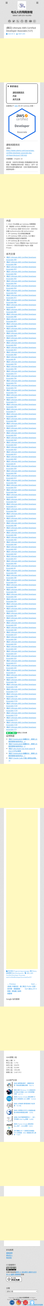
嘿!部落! (9, 1258)
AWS (16, 106)
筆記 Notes (33, 971)
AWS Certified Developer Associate (19, 974)
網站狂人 (9, 1255)
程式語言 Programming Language (18, 971)
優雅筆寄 (9, 1253)
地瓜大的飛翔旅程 (22, 12)
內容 (14, 96)
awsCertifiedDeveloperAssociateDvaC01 (19, 977)
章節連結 (14, 86)
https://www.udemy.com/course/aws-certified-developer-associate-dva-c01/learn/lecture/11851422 (20, 152)
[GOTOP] (32, 1303)
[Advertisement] (22, 60)
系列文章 (16, 99)
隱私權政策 (16, 1299)
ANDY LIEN (21, 34)
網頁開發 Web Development (15, 973)
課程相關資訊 (18, 92)
